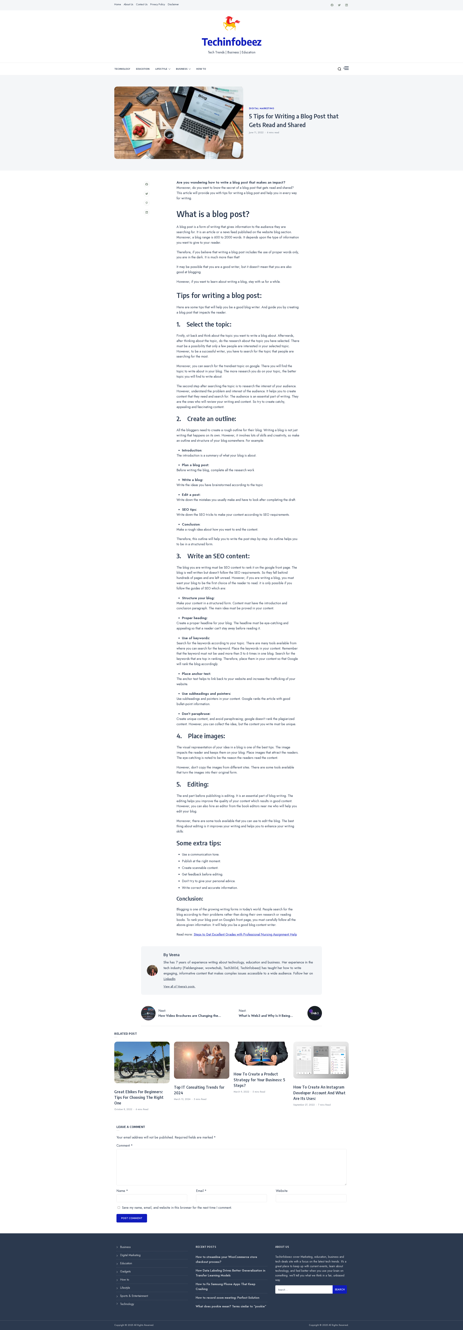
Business (182, 68)
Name (122, 1190)
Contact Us (141, 4)
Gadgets (125, 1271)
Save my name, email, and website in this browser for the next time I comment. (177, 1207)
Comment (124, 1145)
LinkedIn (169, 978)
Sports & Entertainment (134, 1296)
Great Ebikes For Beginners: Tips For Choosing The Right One (139, 1097)
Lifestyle (161, 68)
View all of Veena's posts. (179, 986)
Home (117, 4)
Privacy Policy (157, 4)
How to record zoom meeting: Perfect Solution (227, 1298)
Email (201, 1190)
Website (282, 1190)
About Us (128, 4)
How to (201, 68)
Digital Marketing (261, 108)
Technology (122, 68)
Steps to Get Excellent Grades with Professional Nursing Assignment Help (245, 934)
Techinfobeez (232, 41)
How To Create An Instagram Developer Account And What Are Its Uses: (319, 1093)
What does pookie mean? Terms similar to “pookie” (231, 1306)
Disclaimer (173, 4)
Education (143, 68)
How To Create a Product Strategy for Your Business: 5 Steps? (259, 1080)
